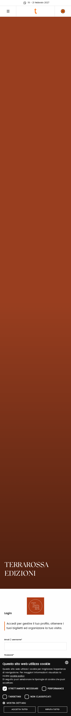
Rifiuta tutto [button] (52, 709)
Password (8, 655)
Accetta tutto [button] (20, 709)
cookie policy (17, 676)
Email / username (12, 639)
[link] (63, 11)
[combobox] (66, 662)
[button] (35, 703)
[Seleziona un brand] (35, 11)
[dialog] (35, 687)
